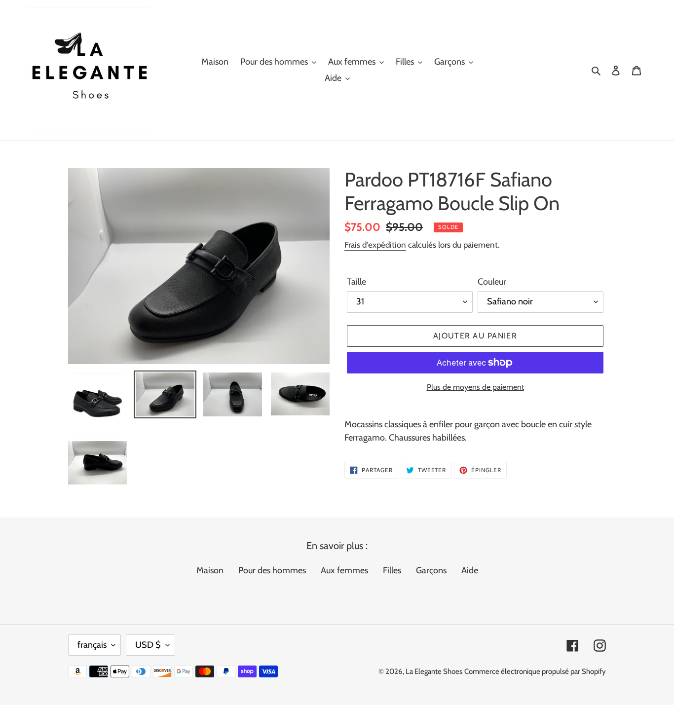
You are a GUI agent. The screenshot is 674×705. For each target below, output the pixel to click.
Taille (356, 281)
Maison (210, 570)
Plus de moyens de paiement (475, 387)
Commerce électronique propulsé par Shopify (535, 671)
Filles (392, 570)
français (92, 644)
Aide (469, 570)
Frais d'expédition (375, 245)
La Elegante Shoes (434, 671)
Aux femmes (344, 570)
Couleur (492, 281)
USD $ (148, 644)
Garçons (431, 570)
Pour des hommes (272, 570)
